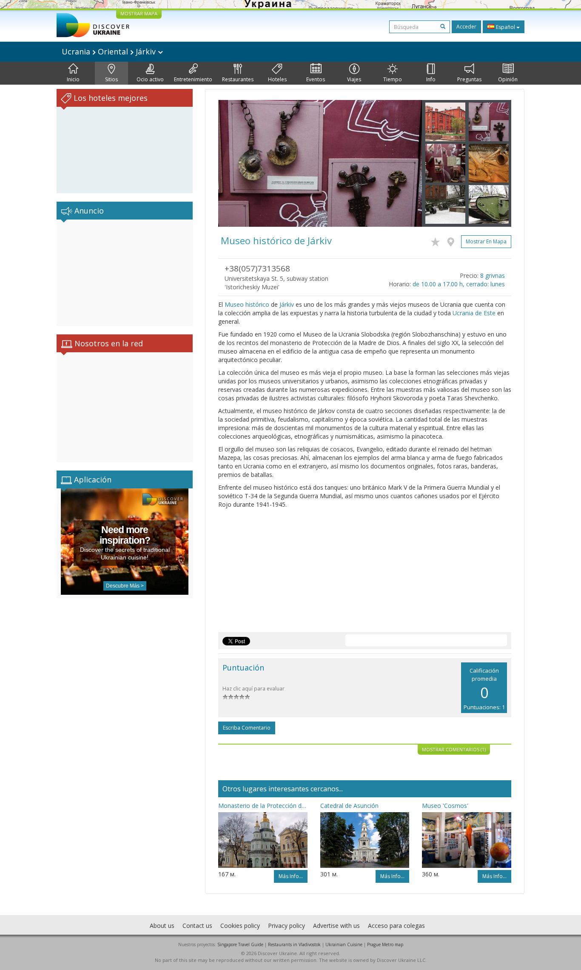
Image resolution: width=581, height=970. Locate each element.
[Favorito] (437, 240)
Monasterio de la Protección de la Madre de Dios (263, 806)
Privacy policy (286, 926)
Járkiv (286, 304)
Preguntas (469, 79)
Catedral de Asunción (349, 806)
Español (505, 27)
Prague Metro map (385, 944)
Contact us (197, 926)
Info (431, 79)
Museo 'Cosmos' (445, 806)
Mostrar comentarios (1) (454, 749)
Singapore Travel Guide (240, 944)
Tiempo (392, 79)
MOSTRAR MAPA (138, 13)
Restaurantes (237, 79)
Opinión (508, 79)
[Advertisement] (124, 273)
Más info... (291, 876)
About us (162, 926)
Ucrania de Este (474, 313)
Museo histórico (247, 304)
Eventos (315, 79)
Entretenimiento (193, 79)
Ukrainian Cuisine (343, 944)
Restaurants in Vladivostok (294, 944)
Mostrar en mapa (486, 241)
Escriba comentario (247, 727)
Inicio (73, 79)
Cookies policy (240, 926)
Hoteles (277, 79)
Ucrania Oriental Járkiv (110, 51)
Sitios (111, 79)
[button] (233, 163)
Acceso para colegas (396, 926)
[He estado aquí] (453, 240)
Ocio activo (150, 79)
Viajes (354, 79)
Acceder (466, 26)
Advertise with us (336, 926)
